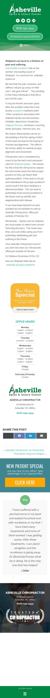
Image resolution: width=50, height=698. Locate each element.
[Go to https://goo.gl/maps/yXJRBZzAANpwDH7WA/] (34, 21)
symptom (18, 110)
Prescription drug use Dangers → (30, 453)
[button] (25, 482)
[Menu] (25, 694)
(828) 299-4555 (25, 413)
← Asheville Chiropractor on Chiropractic (23, 450)
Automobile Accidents (16, 68)
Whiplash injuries (22, 164)
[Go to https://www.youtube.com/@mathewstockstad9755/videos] (28, 21)
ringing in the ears (14, 125)
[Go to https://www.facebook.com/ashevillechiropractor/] (18, 21)
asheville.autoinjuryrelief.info (20, 264)
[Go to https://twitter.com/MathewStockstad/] (23, 21)
